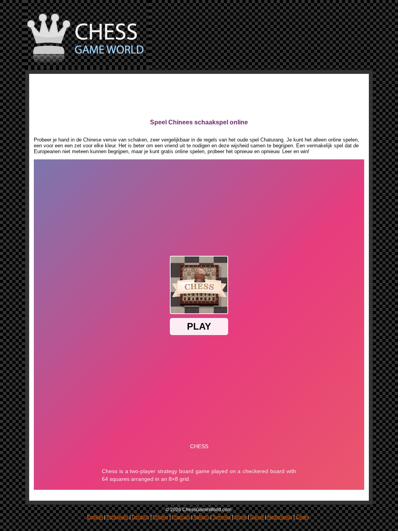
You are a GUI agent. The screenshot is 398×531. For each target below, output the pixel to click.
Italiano (201, 517)
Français (181, 517)
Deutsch (140, 517)
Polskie (160, 517)
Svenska (222, 517)
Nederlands (279, 517)
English (95, 517)
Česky (302, 517)
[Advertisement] (175, 96)
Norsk (240, 517)
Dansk (257, 517)
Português (117, 517)
